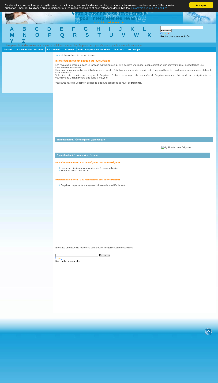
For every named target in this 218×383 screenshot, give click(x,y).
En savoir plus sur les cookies (149, 8)
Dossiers (119, 49)
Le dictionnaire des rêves (30, 49)
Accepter (201, 5)
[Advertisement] (27, 73)
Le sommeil (53, 49)
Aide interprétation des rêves (94, 49)
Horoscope (134, 49)
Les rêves (69, 49)
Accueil (8, 49)
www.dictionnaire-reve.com (109, 22)
